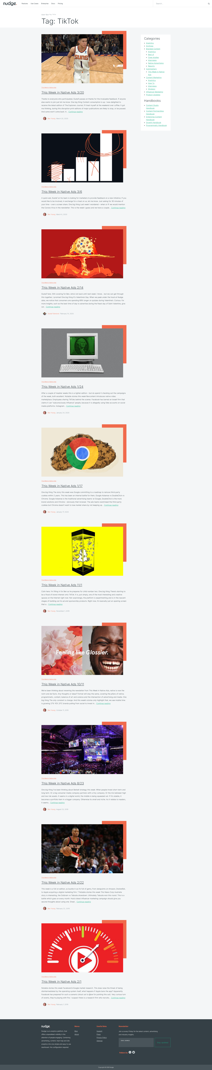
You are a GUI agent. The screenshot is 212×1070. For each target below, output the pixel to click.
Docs (53, 3)
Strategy (151, 89)
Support (99, 1031)
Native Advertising (156, 63)
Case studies (153, 57)
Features (25, 3)
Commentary (151, 69)
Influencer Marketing (154, 92)
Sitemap (99, 1041)
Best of (151, 55)
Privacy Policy (102, 1037)
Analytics (150, 43)
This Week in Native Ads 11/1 (61, 585)
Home (43, 14)
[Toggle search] (208, 3)
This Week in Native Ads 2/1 (61, 981)
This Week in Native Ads (48, 87)
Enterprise (44, 3)
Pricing (60, 3)
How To (151, 83)
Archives (149, 46)
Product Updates (153, 95)
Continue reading (75, 112)
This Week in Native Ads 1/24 (62, 387)
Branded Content (153, 49)
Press (99, 1034)
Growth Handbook (153, 122)
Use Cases (34, 3)
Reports (151, 66)
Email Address (125, 1040)
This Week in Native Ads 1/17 (62, 486)
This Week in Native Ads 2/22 (62, 882)
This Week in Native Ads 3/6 (61, 192)
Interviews (152, 60)
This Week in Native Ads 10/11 (62, 684)
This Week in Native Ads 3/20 (62, 92)
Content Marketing (154, 77)
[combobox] (181, 3)
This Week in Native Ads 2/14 (62, 287)
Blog (47, 14)
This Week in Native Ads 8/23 (62, 783)
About (77, 1034)
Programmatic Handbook (156, 125)
